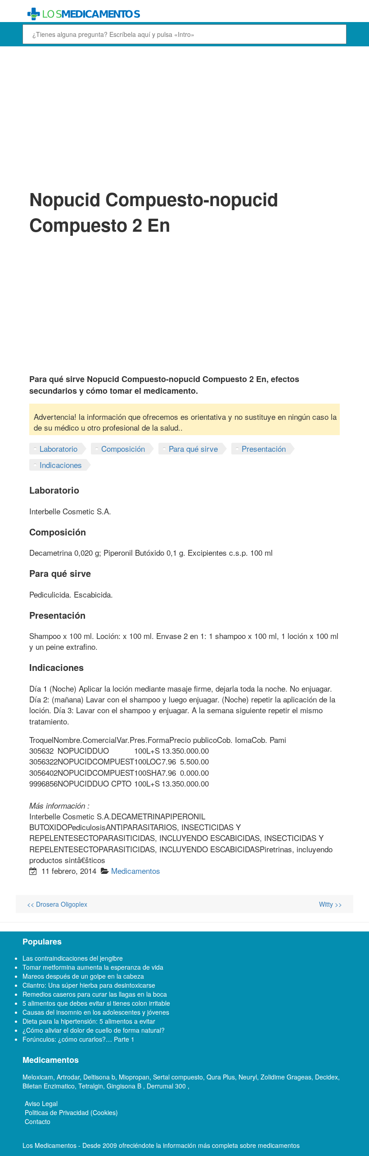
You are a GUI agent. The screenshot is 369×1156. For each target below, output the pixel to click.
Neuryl (247, 1076)
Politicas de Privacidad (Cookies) (71, 1112)
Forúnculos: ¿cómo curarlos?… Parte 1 (78, 1039)
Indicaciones (61, 464)
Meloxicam (37, 1076)
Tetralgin (90, 1085)
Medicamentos (135, 870)
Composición (123, 448)
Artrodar (68, 1076)
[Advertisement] (184, 116)
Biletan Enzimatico (48, 1085)
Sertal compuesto (178, 1076)
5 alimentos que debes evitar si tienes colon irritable (96, 1003)
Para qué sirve (193, 448)
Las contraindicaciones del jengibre (72, 958)
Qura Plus (221, 1076)
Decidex (326, 1076)
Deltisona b (99, 1076)
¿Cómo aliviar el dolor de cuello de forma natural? (93, 1030)
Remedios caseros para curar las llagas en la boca (94, 994)
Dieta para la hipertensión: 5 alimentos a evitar (88, 1021)
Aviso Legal (41, 1103)
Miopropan (134, 1076)
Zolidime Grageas (286, 1076)
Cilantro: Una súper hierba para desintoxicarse (88, 985)
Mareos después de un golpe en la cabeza (83, 976)
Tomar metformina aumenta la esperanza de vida (92, 967)
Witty (330, 904)
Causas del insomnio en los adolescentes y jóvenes (95, 1012)
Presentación (264, 448)
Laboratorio (58, 448)
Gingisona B (125, 1085)
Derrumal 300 (167, 1085)
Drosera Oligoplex (57, 904)
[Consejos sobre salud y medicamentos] (184, 14)
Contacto (37, 1121)
